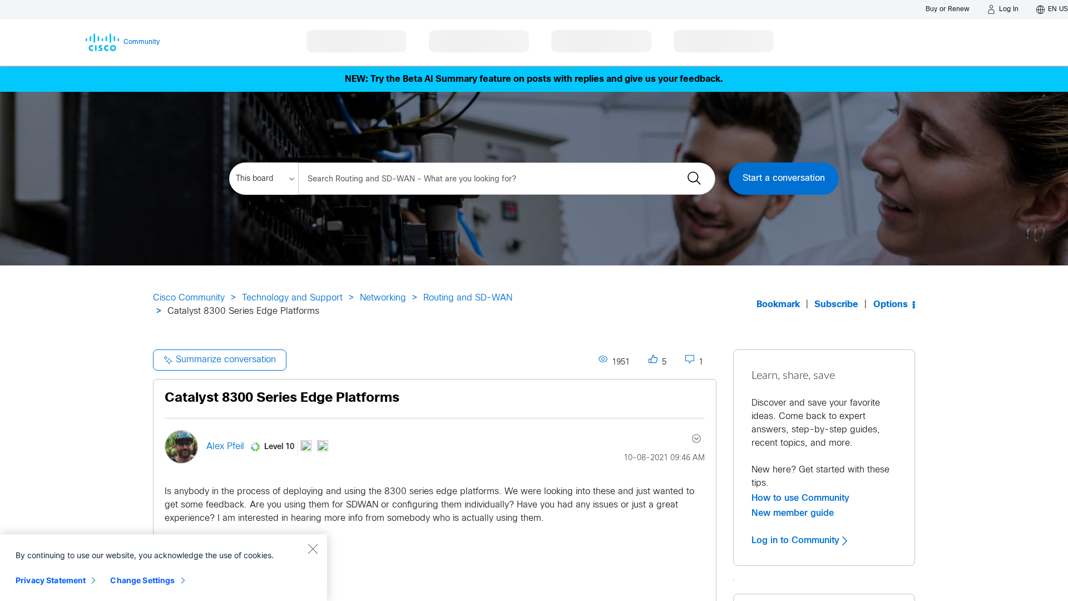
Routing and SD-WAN (467, 298)
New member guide (792, 513)
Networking (383, 298)
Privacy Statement (51, 580)
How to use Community (800, 498)
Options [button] (890, 304)
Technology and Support (292, 298)
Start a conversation (784, 178)
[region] (163, 567)
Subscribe (836, 304)
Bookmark (778, 304)
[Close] (312, 548)
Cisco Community (189, 298)
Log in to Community (796, 540)
